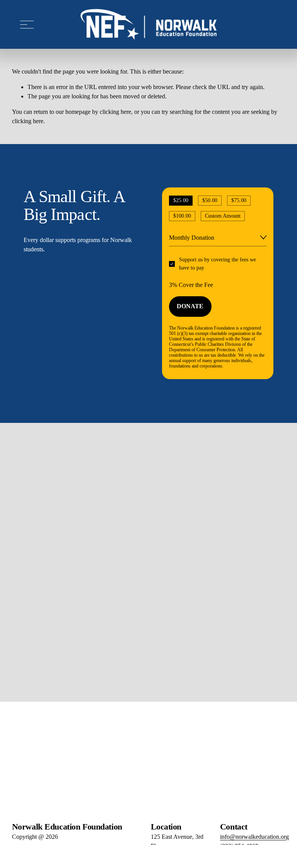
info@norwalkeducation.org (254, 836)
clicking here (115, 111)
